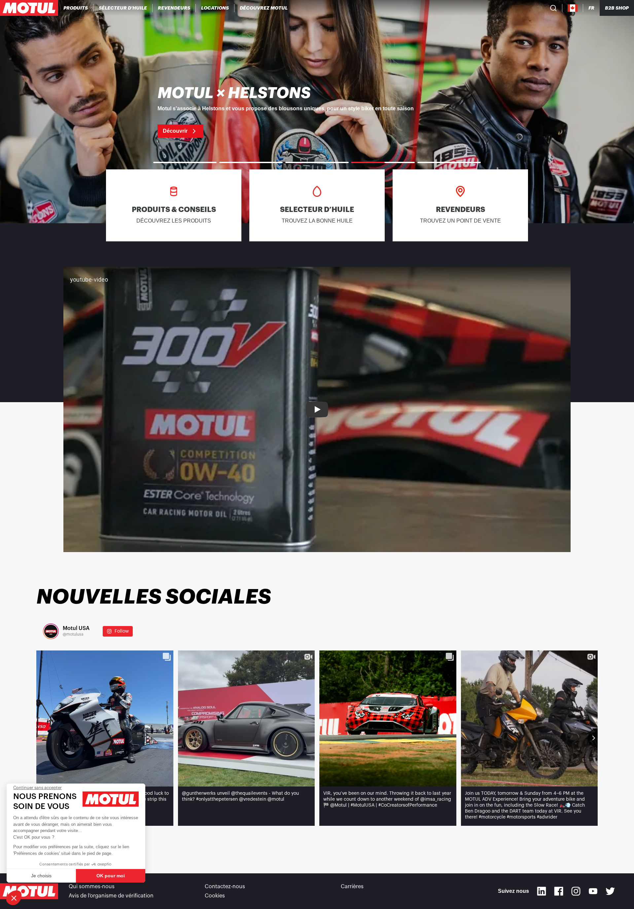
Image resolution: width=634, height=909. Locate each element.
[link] (215, 8)
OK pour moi (110, 875)
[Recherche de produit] (553, 8)
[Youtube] (593, 891)
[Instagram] (576, 891)
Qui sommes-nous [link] (92, 886)
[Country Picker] (572, 8)
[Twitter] (610, 891)
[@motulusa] (50, 631)
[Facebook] (558, 891)
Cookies (215, 895)
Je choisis (41, 875)
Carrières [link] (352, 886)
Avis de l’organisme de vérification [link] (111, 895)
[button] (14, 898)
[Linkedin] (541, 891)
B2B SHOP (617, 8)
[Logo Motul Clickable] (29, 8)
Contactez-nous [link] (225, 886)
